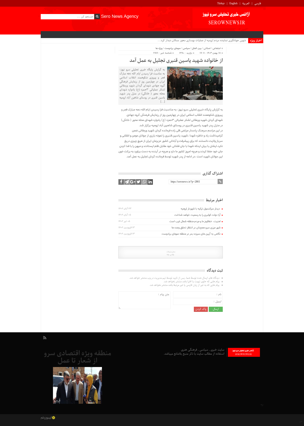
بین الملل (197, 48)
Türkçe (221, 4)
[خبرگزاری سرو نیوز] (228, 19)
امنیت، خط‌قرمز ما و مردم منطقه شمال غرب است (194, 221)
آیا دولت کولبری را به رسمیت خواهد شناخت (197, 215)
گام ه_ (242, 41)
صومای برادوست (172, 48)
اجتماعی (217, 48)
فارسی (257, 4)
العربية (245, 4)
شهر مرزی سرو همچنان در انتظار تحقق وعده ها (196, 228)
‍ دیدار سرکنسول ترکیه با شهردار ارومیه (201, 209)
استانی (207, 48)
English (233, 4)
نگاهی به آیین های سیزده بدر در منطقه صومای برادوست (191, 234)
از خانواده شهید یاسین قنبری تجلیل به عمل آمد (176, 60)
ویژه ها (159, 48)
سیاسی (186, 48)
